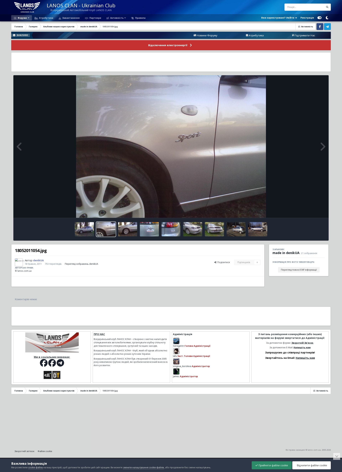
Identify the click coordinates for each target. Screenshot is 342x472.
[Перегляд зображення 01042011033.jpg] (257, 229)
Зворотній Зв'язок (302, 342)
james (176, 376)
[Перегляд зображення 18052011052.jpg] (127, 229)
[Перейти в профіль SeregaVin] (176, 341)
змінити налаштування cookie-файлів (143, 467)
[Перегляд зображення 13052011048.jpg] (171, 229)
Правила (140, 17)
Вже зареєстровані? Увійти (278, 17)
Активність (116, 17)
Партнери (95, 17)
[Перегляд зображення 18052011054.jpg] (106, 229)
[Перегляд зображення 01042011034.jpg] (236, 229)
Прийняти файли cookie (273, 465)
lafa (175, 356)
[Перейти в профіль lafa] (176, 351)
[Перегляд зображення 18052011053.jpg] (84, 229)
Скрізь (316, 7)
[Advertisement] (171, 62)
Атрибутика (45, 17)
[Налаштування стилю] (319, 17)
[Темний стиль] (327, 17)
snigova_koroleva (182, 366)
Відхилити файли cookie (311, 465)
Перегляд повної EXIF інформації (299, 269)
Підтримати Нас (272, 35)
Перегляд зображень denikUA (81, 263)
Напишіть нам (302, 347)
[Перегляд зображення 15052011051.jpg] (192, 229)
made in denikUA (286, 253)
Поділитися (223, 262)
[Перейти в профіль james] (176, 371)
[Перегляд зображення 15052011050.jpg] (214, 229)
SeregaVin (178, 345)
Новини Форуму (174, 35)
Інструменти (314, 211)
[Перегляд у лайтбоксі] (171, 146)
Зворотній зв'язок (24, 451)
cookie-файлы (35, 467)
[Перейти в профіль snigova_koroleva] (176, 361)
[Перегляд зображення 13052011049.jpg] (149, 229)
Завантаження (71, 17)
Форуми (22, 17)
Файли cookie (45, 451)
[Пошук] (327, 7)
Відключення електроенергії (167, 45)
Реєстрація (307, 17)
